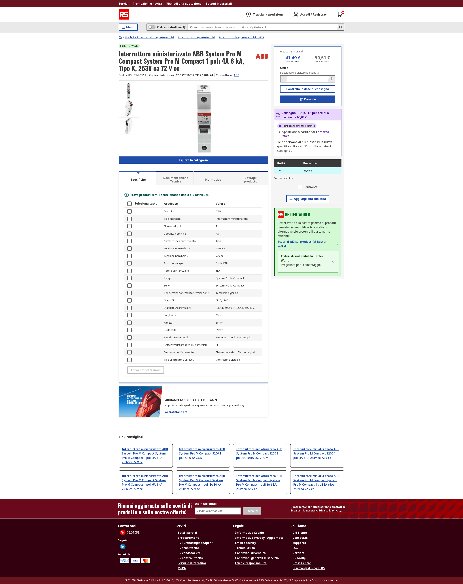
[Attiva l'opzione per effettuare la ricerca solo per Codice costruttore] (184, 27)
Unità (284, 68)
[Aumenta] (331, 79)
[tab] (137, 178)
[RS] (124, 14)
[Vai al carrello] (339, 14)
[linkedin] (123, 546)
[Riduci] (284, 79)
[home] (120, 37)
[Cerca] (340, 27)
